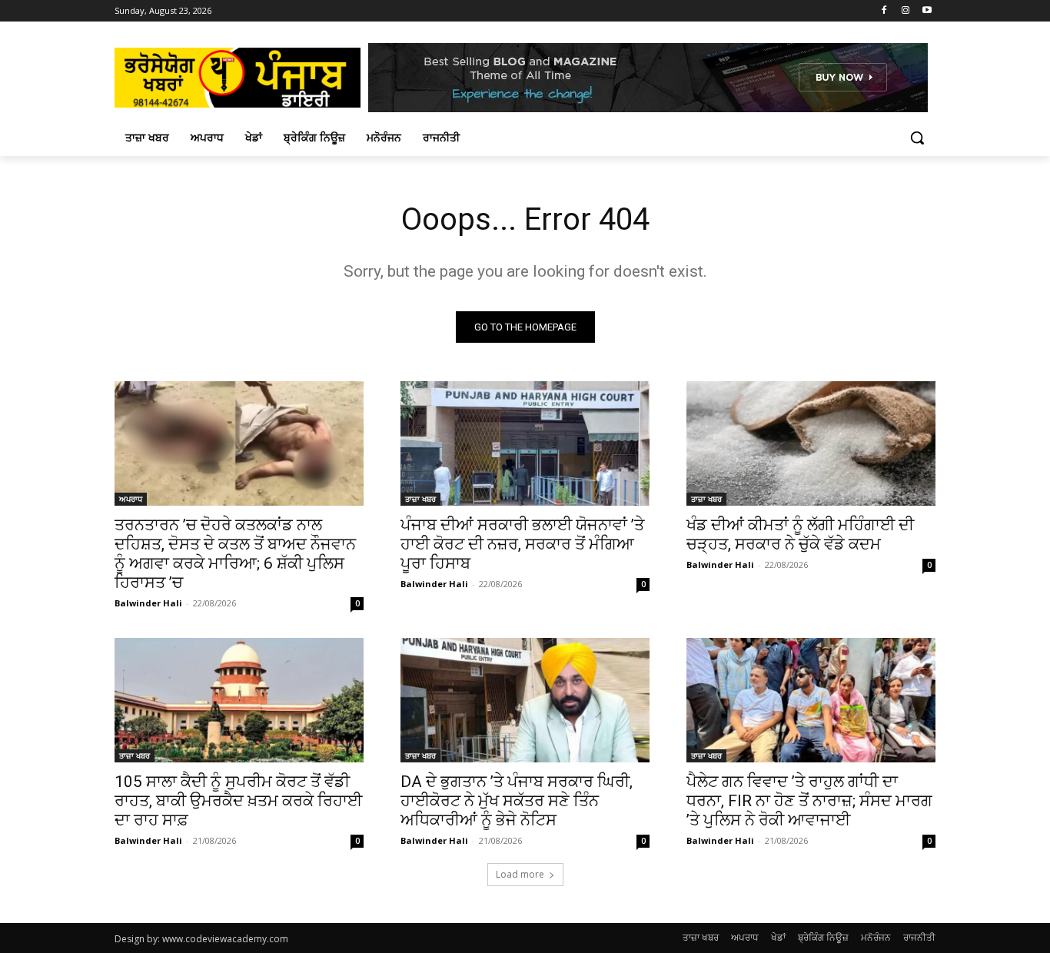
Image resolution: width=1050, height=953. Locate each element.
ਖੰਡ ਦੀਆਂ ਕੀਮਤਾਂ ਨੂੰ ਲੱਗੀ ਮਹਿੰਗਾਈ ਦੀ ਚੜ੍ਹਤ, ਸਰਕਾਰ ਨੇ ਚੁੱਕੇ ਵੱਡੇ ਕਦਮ (800, 534)
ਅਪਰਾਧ (130, 498)
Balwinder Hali (148, 603)
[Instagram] (905, 11)
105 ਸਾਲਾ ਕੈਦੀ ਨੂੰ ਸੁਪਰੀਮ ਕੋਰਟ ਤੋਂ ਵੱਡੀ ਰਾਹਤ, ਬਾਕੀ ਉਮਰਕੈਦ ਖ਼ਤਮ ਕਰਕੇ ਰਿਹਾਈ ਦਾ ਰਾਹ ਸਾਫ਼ (238, 800)
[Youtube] (926, 11)
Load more (520, 874)
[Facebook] (884, 11)
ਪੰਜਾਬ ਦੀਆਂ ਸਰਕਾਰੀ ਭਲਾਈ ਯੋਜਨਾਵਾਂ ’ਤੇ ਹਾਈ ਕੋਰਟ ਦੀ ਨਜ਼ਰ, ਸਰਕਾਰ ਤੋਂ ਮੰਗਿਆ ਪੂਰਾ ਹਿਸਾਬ (522, 544)
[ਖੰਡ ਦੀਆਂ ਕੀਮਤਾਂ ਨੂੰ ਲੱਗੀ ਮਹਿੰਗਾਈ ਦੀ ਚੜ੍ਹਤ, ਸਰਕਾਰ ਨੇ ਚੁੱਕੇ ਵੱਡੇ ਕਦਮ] (810, 443)
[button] (917, 137)
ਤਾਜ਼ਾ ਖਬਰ (420, 498)
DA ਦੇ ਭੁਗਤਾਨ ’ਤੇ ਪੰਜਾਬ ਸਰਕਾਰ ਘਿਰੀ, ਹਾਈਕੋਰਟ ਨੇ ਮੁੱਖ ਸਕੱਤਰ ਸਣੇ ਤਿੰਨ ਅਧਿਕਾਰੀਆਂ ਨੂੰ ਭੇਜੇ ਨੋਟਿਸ (516, 800)
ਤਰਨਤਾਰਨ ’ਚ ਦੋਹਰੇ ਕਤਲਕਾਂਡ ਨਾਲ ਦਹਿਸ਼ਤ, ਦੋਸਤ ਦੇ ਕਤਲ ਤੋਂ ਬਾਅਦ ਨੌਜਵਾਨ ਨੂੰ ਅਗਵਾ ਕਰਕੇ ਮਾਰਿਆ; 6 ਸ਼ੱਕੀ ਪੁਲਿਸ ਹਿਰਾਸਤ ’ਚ (235, 554)
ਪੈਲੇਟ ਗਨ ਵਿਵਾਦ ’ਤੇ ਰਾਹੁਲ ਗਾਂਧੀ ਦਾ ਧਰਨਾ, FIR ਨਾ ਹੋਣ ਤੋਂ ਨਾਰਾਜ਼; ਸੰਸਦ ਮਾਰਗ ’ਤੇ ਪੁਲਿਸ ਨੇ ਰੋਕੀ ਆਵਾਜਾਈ (809, 800)
